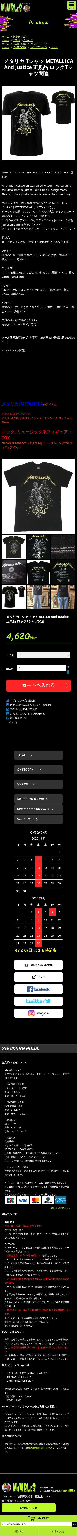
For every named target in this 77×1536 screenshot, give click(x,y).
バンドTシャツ (38, 43)
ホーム (5, 36)
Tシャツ (28, 40)
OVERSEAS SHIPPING (33, 809)
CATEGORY (19, 43)
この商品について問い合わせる (27, 713)
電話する (19, 1531)
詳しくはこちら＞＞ (61, 1207)
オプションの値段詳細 (22, 700)
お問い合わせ (57, 1531)
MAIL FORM (28, 1508)
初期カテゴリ (20, 36)
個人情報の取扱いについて (41, 1447)
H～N (54, 47)
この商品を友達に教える (23, 709)
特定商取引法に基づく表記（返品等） (31, 704)
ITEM (16, 40)
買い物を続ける (18, 718)
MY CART (43, 1518)
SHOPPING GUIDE (30, 799)
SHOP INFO (25, 819)
